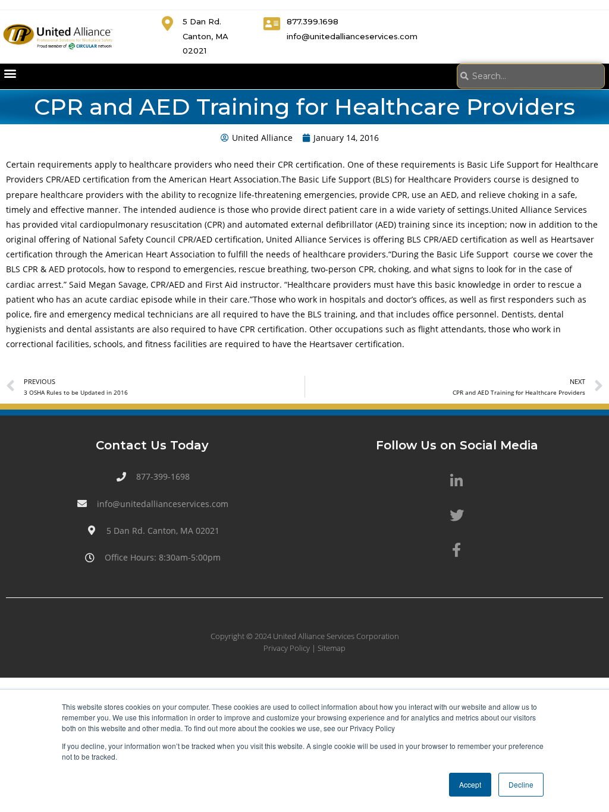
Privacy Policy (286, 648)
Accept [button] (470, 784)
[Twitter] (456, 515)
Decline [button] (520, 784)
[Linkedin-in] (456, 480)
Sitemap (332, 648)
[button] (10, 73)
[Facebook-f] (456, 550)
